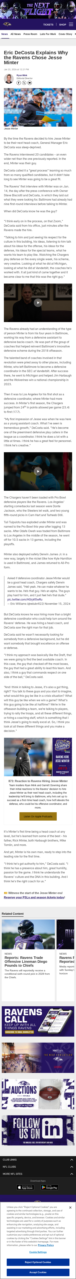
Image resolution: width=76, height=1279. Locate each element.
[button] (38, 302)
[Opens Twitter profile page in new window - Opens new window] (24, 83)
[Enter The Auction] (38, 1094)
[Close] (70, 1207)
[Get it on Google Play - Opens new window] (49, 1189)
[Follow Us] (38, 1130)
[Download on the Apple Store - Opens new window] (25, 1188)
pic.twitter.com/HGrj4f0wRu (24, 599)
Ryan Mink (22, 75)
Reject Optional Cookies (38, 1262)
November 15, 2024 (57, 603)
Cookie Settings (38, 1252)
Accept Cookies (38, 1272)
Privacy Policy (46, 1245)
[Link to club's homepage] (7, 23)
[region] (38, 1240)
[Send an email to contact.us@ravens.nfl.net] (30, 83)
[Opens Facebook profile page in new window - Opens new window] (19, 83)
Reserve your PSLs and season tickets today (34, 897)
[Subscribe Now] (38, 1021)
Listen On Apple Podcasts (38, 816)
